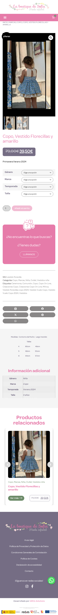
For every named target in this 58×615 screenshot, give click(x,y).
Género (9, 172)
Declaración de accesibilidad (29, 565)
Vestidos (23, 293)
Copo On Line (45, 283)
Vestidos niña (43, 280)
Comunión (27, 283)
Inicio (5, 22)
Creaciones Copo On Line (30, 286)
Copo (19, 22)
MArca (46, 286)
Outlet (33, 280)
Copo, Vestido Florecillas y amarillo (24, 488)
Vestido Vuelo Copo (38, 290)
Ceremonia (17, 283)
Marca (8, 179)
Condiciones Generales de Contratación (29, 552)
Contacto (29, 571)
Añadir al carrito (22, 208)
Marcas (12, 22)
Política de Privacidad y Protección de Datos (29, 546)
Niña (28, 280)
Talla (7, 193)
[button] (5, 17)
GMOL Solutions (37, 601)
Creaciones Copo (10, 286)
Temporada (11, 186)
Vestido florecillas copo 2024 (16, 290)
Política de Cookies (29, 558)
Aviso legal (29, 540)
